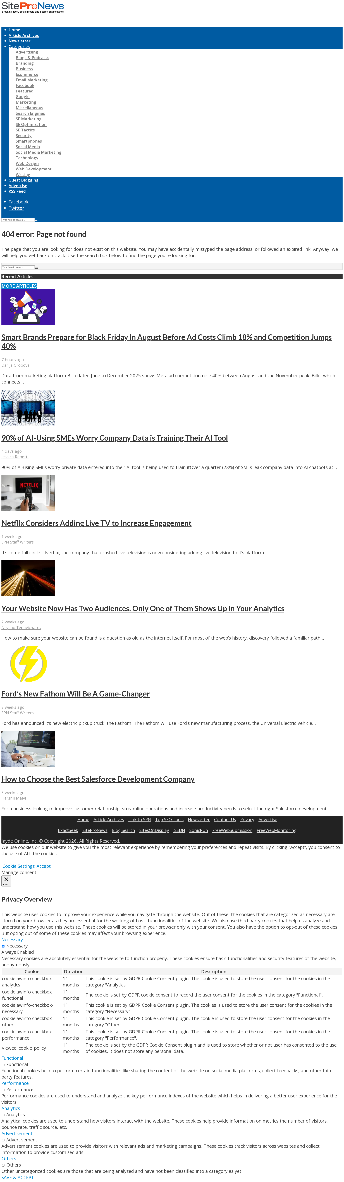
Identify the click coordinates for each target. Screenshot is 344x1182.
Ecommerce (27, 74)
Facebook (25, 85)
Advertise (18, 185)
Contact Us (225, 819)
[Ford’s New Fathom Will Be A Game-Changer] (28, 680)
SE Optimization (31, 124)
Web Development (34, 169)
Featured (25, 91)
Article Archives (24, 35)
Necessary (17, 946)
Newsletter (19, 41)
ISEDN (179, 830)
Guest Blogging (24, 180)
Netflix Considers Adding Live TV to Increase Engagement (96, 523)
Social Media (28, 146)
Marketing (26, 102)
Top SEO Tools (169, 819)
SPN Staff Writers (17, 542)
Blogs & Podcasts (32, 57)
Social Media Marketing (38, 152)
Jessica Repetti (14, 456)
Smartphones (29, 141)
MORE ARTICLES (19, 286)
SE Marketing (29, 119)
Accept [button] (44, 866)
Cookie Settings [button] (18, 866)
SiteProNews (95, 830)
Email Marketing (32, 80)
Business (24, 68)
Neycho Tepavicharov (21, 627)
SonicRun (198, 830)
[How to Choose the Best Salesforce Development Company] (28, 765)
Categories (19, 46)
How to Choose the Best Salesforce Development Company (98, 778)
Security (24, 135)
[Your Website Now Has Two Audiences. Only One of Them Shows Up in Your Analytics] (28, 594)
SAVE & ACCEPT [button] (17, 1177)
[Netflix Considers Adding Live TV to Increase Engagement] (28, 509)
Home (14, 29)
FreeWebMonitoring (277, 830)
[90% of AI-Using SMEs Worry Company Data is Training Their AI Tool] (28, 424)
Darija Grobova (15, 365)
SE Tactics (25, 130)
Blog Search (123, 830)
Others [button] (8, 1158)
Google (23, 96)
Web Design (27, 163)
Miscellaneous (29, 107)
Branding (25, 63)
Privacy (247, 819)
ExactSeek (68, 830)
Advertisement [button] (16, 1133)
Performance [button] (15, 1083)
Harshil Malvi (13, 798)
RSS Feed (17, 191)
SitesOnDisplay (154, 830)
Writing (23, 174)
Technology (27, 158)
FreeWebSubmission (232, 830)
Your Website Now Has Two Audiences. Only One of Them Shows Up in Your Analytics (142, 608)
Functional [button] (12, 1058)
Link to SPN (139, 819)
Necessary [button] (12, 939)
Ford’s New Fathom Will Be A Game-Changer (75, 693)
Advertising (27, 52)
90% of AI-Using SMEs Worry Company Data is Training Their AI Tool (114, 437)
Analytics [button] (10, 1108)
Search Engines (30, 113)
